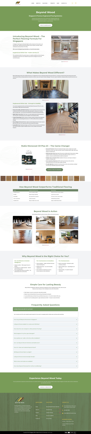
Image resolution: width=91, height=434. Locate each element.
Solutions (44, 3)
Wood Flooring (49, 409)
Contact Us (64, 3)
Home (32, 3)
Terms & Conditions (50, 415)
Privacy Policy (49, 418)
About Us (38, 3)
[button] (72, 3)
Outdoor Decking (49, 412)
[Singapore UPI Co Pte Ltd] (19, 3)
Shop (58, 3)
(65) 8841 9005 (67, 410)
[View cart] (75, 3)
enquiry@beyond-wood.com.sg (70, 413)
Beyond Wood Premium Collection (52, 406)
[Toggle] (60, 409)
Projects (53, 3)
